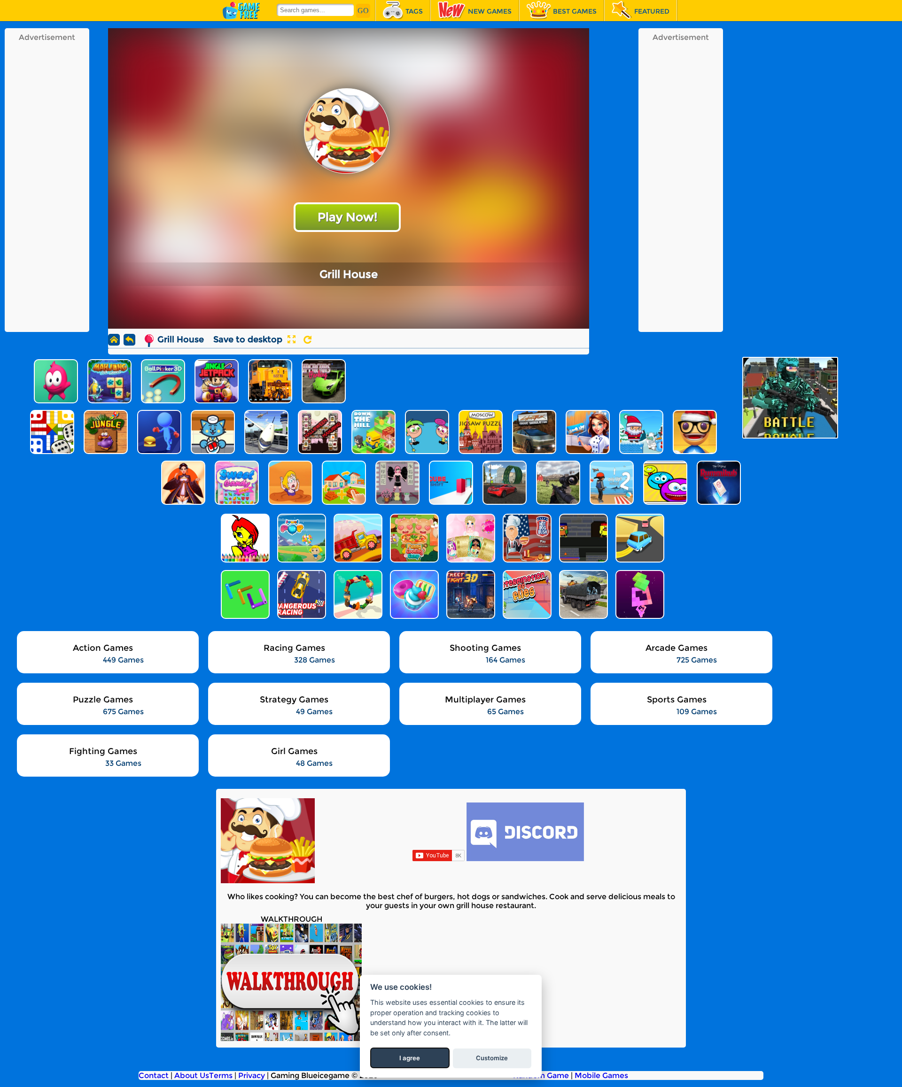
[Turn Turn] (638, 538)
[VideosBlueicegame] (291, 1038)
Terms (221, 1075)
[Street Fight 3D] (469, 594)
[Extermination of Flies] (526, 594)
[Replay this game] (307, 340)
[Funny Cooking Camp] (413, 538)
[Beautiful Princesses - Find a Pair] (469, 538)
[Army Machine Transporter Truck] (582, 594)
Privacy (251, 1075)
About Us (191, 1075)
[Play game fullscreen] (291, 339)
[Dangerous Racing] (300, 594)
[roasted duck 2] (582, 538)
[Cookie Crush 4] (413, 594)
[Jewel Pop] (300, 538)
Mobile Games (601, 1075)
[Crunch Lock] (244, 594)
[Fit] (638, 594)
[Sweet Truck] (357, 538)
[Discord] (525, 858)
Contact (154, 1075)
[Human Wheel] (357, 594)
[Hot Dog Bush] (526, 538)
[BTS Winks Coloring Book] (244, 538)
